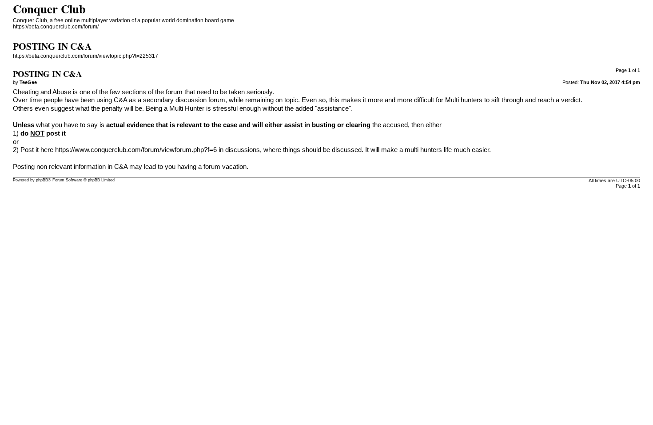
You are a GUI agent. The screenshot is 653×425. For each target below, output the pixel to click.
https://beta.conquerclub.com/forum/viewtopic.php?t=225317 (85, 56)
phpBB (42, 180)
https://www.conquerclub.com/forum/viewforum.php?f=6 (136, 149)
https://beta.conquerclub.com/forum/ (56, 27)
